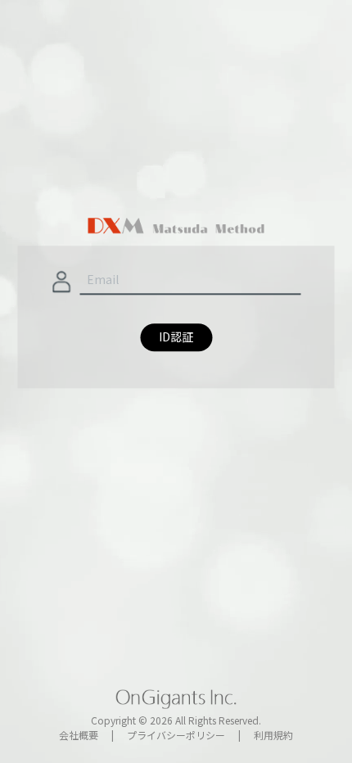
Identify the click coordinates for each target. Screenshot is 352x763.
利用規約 (273, 735)
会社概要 (78, 735)
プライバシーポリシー (176, 735)
